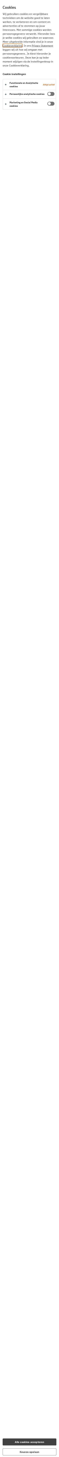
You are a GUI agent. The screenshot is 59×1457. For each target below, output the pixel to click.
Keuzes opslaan (29, 1452)
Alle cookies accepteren (29, 1442)
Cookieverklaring (12, 45)
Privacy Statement (42, 45)
